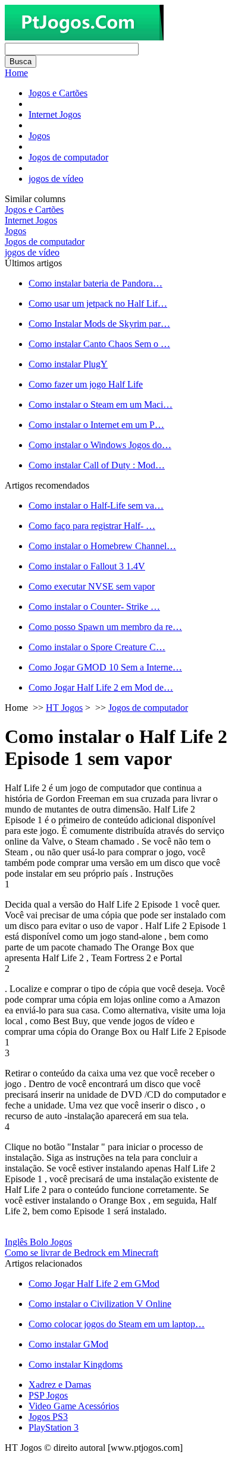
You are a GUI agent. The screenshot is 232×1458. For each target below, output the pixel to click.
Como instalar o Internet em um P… (96, 425)
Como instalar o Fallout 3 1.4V (87, 566)
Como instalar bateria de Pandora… (95, 283)
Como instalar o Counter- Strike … (94, 607)
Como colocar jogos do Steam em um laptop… (117, 1324)
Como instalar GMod (68, 1344)
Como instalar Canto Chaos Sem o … (99, 344)
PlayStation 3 (54, 1427)
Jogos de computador (68, 157)
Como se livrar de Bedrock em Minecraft (81, 1253)
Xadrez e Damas (60, 1385)
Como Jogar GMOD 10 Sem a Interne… (105, 667)
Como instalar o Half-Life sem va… (96, 505)
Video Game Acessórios (74, 1406)
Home (16, 73)
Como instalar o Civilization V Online (100, 1304)
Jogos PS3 (48, 1417)
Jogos (39, 136)
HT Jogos (64, 708)
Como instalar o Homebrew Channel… (102, 546)
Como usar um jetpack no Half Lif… (98, 303)
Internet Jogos (55, 114)
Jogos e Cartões (58, 93)
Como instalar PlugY (68, 364)
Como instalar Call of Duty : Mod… (97, 465)
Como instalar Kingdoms (76, 1364)
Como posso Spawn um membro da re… (105, 627)
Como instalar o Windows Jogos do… (100, 445)
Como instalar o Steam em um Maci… (101, 404)
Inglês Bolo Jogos (38, 1242)
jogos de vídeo (56, 179)
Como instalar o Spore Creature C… (97, 647)
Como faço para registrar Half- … (92, 526)
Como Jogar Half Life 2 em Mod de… (101, 687)
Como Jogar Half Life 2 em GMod (94, 1283)
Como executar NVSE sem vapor (92, 586)
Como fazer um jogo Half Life (86, 384)
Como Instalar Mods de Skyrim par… (99, 324)
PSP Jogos (48, 1395)
